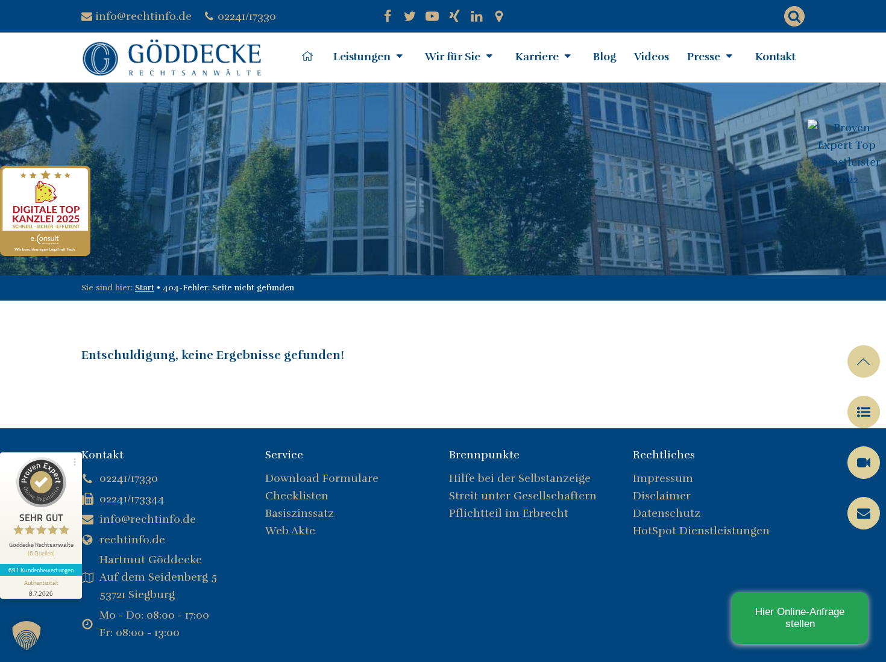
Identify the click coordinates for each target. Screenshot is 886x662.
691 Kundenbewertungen (41, 570)
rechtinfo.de (132, 539)
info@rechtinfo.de (143, 16)
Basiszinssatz (299, 513)
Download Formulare (322, 478)
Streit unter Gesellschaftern (524, 495)
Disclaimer (662, 495)
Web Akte (290, 530)
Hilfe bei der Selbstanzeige (520, 478)
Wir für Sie (452, 56)
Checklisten (296, 495)
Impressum (663, 478)
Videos (651, 56)
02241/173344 (132, 498)
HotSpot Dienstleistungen (701, 530)
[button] (863, 412)
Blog (604, 56)
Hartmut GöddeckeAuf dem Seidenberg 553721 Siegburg (158, 577)
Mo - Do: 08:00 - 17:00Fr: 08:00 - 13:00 (154, 623)
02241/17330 (247, 16)
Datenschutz (666, 513)
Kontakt (775, 56)
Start (144, 288)
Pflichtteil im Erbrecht (508, 513)
